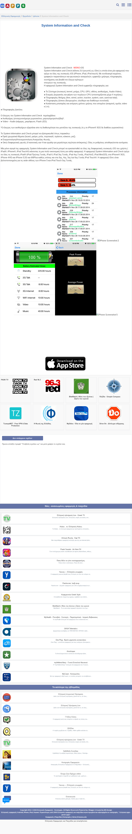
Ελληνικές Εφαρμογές (10, 16)
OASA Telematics (70, 629)
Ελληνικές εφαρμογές (65, 812)
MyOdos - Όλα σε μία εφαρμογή (79, 424)
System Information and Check (65, 25)
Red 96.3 (37, 380)
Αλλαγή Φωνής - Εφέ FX (70, 538)
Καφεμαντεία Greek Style (70, 595)
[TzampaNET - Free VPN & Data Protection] (15, 421)
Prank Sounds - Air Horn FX (70, 549)
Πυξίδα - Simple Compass (110, 397)
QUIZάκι (70, 728)
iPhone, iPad (28, 812)
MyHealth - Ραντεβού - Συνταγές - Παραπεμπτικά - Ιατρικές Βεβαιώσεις (71, 617)
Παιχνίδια (58, 817)
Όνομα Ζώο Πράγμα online (71, 774)
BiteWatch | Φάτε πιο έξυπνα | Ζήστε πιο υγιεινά (81, 398)
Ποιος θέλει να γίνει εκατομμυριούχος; (71, 561)
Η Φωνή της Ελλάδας (42, 424)
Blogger (91, 810)
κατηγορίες (114, 812)
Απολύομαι (71, 651)
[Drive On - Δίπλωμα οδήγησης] (114, 421)
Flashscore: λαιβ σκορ (71, 583)
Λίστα (74, 817)
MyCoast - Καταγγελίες (71, 674)
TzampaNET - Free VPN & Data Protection (15, 425)
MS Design (108, 810)
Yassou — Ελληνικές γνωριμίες (71, 572)
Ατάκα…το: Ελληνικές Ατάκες (71, 527)
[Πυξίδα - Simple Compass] (114, 394)
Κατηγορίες (67, 817)
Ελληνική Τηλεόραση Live (70, 705)
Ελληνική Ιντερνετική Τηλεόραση (70, 694)
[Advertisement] (66, 48)
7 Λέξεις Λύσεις (70, 717)
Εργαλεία (27, 16)
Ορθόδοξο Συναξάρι (70, 751)
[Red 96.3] (52, 394)
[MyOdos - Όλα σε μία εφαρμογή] (81, 421)
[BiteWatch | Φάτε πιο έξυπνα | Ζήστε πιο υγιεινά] (81, 394)
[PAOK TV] (20, 394)
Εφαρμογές (50, 817)
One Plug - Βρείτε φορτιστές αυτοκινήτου (71, 640)
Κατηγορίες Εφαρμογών (71, 762)
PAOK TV (4, 380)
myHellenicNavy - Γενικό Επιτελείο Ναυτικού (71, 663)
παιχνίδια (79, 812)
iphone (36, 16)
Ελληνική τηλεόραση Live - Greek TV (71, 515)
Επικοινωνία (70, 797)
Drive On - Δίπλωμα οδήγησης (112, 424)
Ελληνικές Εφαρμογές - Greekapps (49, 810)
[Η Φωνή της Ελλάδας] (48, 421)
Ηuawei (36, 812)
